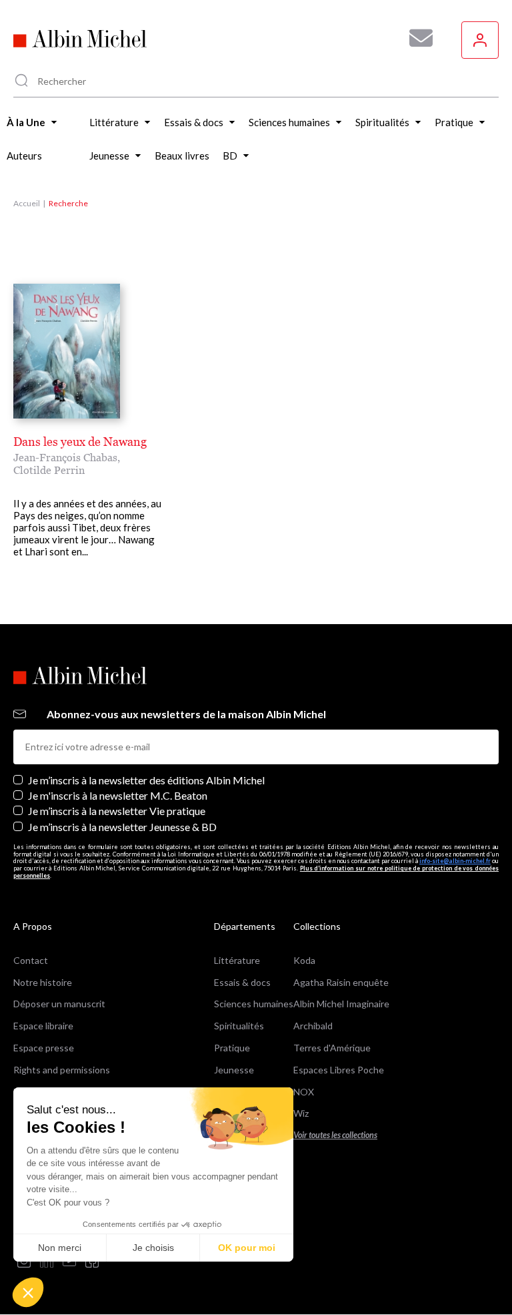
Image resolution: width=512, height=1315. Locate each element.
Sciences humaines (253, 1003)
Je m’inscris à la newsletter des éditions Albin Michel (146, 780)
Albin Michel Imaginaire (341, 1003)
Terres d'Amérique (332, 1047)
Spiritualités (239, 1025)
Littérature (237, 960)
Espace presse (43, 1047)
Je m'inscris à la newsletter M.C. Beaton (117, 795)
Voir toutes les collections (335, 1135)
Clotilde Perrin (49, 470)
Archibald (313, 1025)
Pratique (232, 1047)
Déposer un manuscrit (59, 1003)
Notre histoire (42, 982)
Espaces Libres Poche (338, 1069)
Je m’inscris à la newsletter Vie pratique (116, 810)
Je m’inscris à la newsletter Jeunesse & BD (122, 826)
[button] (28, 1292)
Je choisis (153, 1247)
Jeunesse (234, 1069)
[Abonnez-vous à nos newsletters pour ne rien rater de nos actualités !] (416, 38)
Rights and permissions (61, 1069)
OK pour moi (246, 1247)
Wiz (301, 1113)
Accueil (26, 203)
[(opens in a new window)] (24, 1262)
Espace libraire (43, 1025)
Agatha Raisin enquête (341, 982)
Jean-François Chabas (65, 457)
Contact (30, 960)
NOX (303, 1091)
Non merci (59, 1247)
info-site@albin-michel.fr (455, 860)
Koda (304, 960)
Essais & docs (242, 982)
